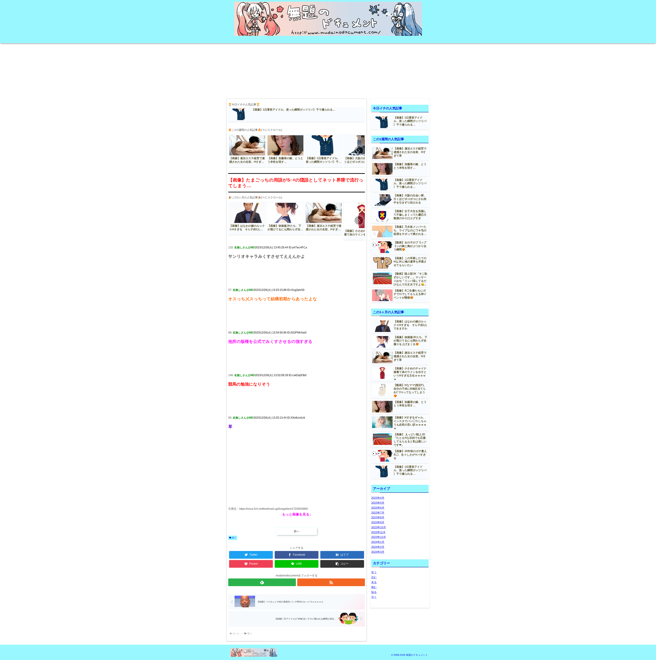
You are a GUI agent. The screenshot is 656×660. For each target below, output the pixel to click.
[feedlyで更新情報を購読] (262, 582)
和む (374, 587)
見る (374, 582)
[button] (358, 150)
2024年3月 (377, 551)
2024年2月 (377, 547)
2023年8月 (377, 517)
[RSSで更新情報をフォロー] (331, 582)
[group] (247, 151)
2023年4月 (377, 497)
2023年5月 (377, 502)
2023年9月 (377, 522)
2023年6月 (377, 507)
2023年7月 (377, 512)
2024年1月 (377, 542)
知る (374, 592)
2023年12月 (378, 537)
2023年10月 (378, 527)
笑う (234, 537)
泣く (374, 597)
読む (374, 577)
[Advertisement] (328, 70)
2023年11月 (378, 532)
